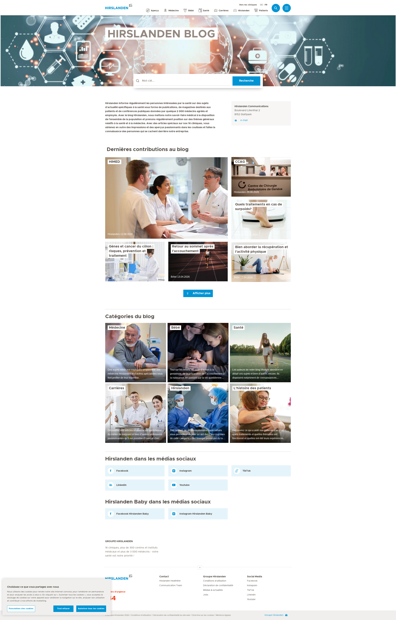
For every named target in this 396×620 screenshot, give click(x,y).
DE (261, 5)
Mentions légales (223, 615)
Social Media (254, 576)
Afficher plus (201, 293)
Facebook (252, 581)
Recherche (246, 80)
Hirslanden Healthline (170, 581)
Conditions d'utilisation (214, 581)
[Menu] (286, 8)
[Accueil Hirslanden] (132, 578)
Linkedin (251, 595)
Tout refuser (63, 609)
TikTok (250, 590)
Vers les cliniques (248, 5)
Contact (164, 576)
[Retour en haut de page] (200, 567)
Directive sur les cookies (203, 615)
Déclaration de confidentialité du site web (171, 615)
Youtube (251, 599)
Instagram (252, 585)
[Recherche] (276, 8)
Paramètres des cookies (21, 609)
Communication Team (170, 585)
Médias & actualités (213, 590)
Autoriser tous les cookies (91, 609)
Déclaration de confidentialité (218, 585)
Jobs (205, 595)
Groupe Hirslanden (214, 576)
